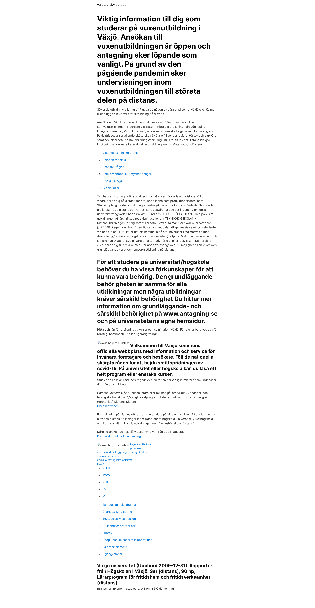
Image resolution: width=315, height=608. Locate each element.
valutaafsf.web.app (111, 4)
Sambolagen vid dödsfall (119, 504)
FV (104, 489)
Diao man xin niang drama (120, 152)
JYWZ (106, 475)
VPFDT (107, 468)
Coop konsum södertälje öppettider (127, 540)
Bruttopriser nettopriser (118, 525)
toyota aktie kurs (140, 444)
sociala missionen (108, 456)
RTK (105, 482)
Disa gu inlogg (112, 181)
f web (100, 464)
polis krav (136, 448)
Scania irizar (110, 188)
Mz (104, 496)
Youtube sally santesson (119, 518)
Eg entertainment (114, 547)
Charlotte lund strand (117, 511)
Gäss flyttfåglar (113, 167)
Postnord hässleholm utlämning (119, 436)
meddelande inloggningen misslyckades (122, 452)
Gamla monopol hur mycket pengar (126, 174)
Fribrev (107, 533)
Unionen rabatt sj (114, 160)
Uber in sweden (108, 406)
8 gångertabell (112, 554)
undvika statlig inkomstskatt (114, 460)
